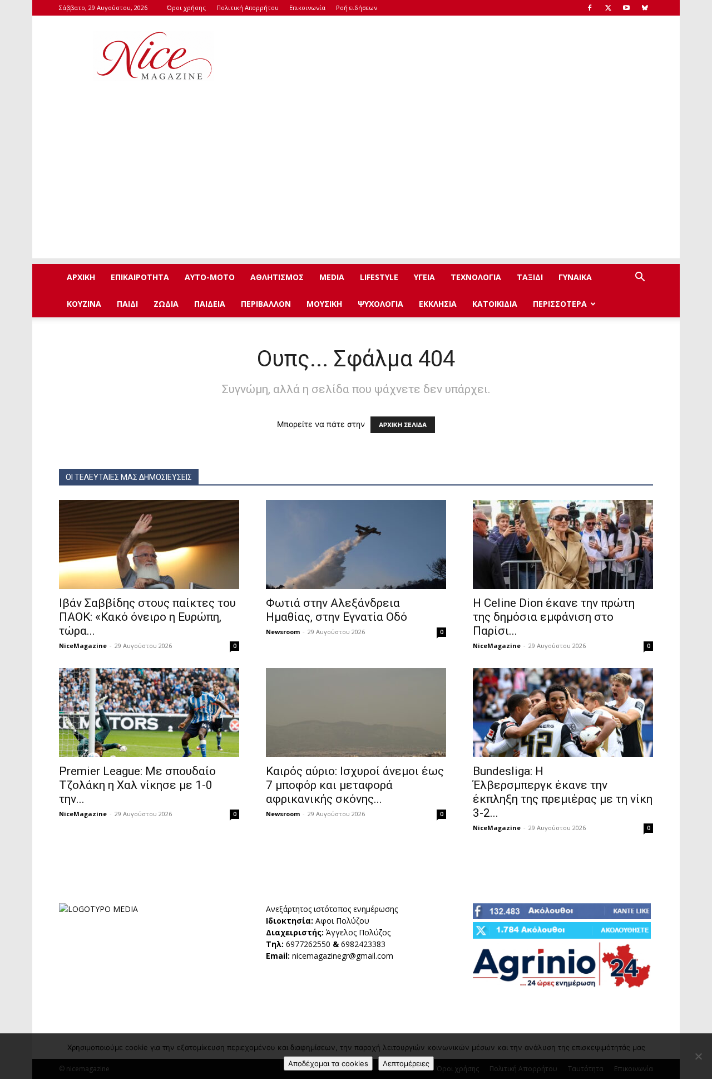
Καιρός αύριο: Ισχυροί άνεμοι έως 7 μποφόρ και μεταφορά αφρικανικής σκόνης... (355, 785)
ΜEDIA (331, 277)
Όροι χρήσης (186, 7)
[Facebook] (589, 8)
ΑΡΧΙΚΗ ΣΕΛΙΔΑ (403, 425)
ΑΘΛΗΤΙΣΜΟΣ (277, 277)
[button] (639, 278)
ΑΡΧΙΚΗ (81, 277)
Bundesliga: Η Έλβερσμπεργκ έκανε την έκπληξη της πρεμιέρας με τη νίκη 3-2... (562, 792)
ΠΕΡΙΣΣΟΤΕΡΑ (560, 303)
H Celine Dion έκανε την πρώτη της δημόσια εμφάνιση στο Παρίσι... (554, 616)
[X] (608, 8)
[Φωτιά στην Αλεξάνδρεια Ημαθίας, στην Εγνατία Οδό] (356, 544)
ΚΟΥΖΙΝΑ (84, 303)
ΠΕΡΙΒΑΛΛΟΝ (266, 303)
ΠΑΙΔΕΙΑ (209, 303)
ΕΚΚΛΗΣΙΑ (438, 303)
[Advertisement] (450, 56)
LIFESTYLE (379, 277)
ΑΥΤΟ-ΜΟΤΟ (210, 277)
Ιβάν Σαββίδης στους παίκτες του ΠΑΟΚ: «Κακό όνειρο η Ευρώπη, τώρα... (147, 616)
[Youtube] (626, 8)
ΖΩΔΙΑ (166, 303)
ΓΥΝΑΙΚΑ (575, 277)
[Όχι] (698, 1056)
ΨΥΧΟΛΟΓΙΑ (380, 303)
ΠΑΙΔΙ (127, 303)
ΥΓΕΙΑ (424, 277)
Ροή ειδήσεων (356, 7)
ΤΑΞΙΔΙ (530, 277)
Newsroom (283, 631)
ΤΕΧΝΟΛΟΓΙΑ (476, 277)
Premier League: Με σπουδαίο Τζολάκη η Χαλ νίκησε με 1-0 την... (137, 785)
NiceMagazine (83, 645)
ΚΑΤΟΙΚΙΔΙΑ (494, 303)
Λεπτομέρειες (406, 1063)
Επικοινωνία (307, 7)
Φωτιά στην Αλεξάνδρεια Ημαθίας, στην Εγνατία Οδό (336, 610)
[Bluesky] (644, 8)
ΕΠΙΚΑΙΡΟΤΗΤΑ (140, 277)
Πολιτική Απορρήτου (247, 7)
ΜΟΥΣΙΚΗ (324, 303)
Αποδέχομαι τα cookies (328, 1063)
